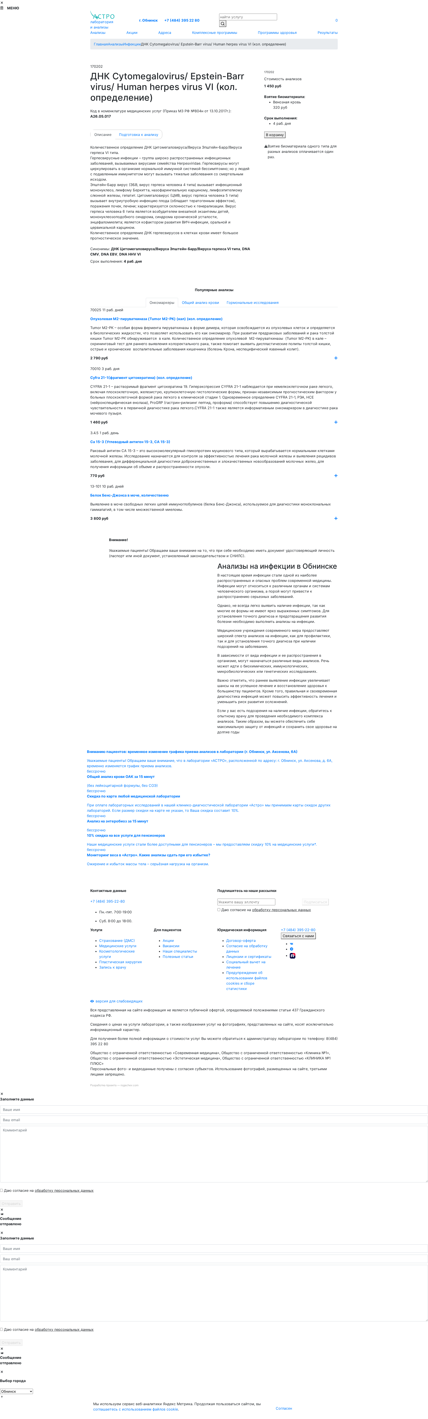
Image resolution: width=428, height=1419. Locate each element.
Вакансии (171, 946)
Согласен (284, 1408)
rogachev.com (129, 1085)
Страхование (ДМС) (117, 940)
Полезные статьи (178, 956)
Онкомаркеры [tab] (162, 302)
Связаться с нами (298, 936)
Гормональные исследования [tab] (253, 302)
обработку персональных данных (281, 910)
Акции (168, 940)
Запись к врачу (112, 967)
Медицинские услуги (117, 946)
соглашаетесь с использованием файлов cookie (135, 1409)
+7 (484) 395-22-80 (107, 901)
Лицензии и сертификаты (248, 956)
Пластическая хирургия (120, 962)
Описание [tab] (102, 134)
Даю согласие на (266, 910)
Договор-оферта (241, 940)
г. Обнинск (148, 20)
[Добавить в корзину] (336, 358)
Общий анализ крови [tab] (200, 302)
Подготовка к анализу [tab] (138, 134)
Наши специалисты (180, 951)
